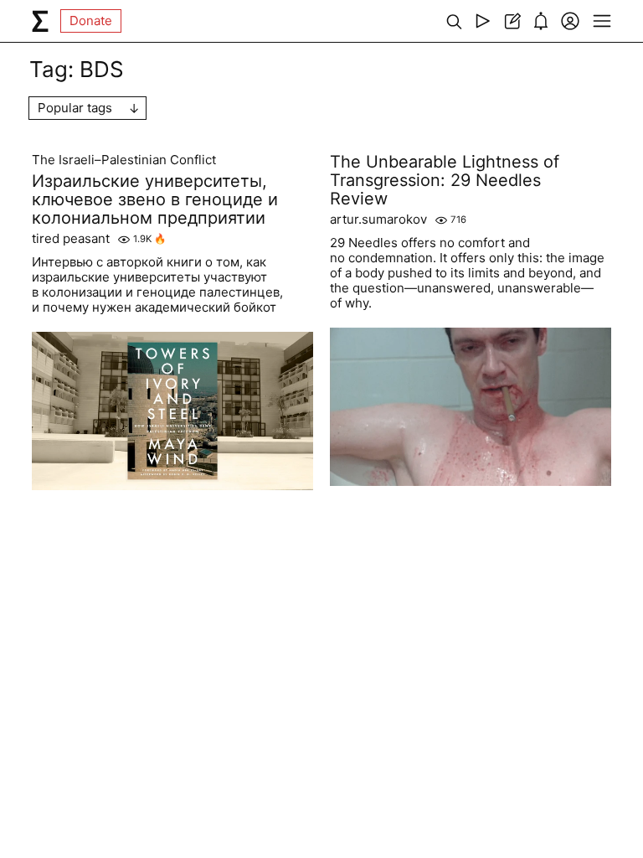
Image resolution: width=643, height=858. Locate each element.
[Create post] (512, 21)
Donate (90, 20)
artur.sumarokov (378, 219)
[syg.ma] (40, 21)
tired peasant (71, 238)
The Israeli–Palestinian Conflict (124, 160)
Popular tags (75, 108)
